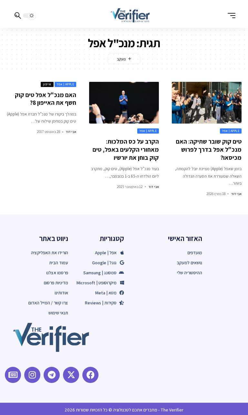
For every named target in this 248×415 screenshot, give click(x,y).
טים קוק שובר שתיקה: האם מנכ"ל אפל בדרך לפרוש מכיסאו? (209, 149)
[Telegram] (52, 375)
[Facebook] (90, 375)
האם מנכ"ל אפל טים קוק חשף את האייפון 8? (45, 99)
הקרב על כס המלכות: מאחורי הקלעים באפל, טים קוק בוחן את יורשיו (126, 149)
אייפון (47, 84)
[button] (229, 15)
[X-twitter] (71, 375)
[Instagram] (32, 375)
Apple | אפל (231, 131)
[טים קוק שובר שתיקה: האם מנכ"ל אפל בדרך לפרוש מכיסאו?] (207, 103)
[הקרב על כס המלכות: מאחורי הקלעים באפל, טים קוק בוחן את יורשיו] (124, 103)
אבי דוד (236, 193)
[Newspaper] (13, 375)
